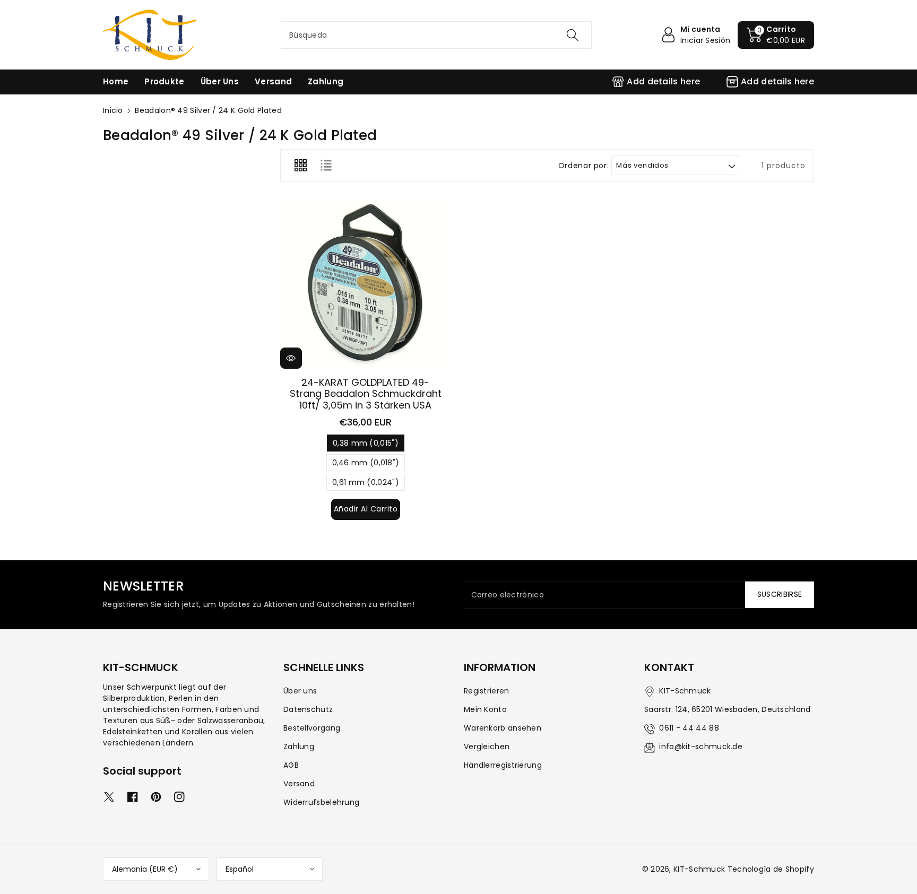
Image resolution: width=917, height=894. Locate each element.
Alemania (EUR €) (145, 869)
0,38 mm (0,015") (366, 445)
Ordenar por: (583, 165)
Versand (299, 783)
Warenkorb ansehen (502, 728)
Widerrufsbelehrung (321, 802)
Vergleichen (486, 746)
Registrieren (486, 690)
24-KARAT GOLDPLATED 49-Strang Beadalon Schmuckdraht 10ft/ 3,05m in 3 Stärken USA (366, 394)
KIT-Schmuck (699, 869)
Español (240, 869)
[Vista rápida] (291, 358)
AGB (291, 765)
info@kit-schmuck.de (700, 746)
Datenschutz (308, 709)
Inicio (113, 110)
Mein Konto (485, 709)
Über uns (300, 690)
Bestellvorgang (311, 728)
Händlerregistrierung (503, 765)
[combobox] (436, 35)
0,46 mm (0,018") (366, 464)
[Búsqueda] (572, 35)
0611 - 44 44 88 (689, 728)
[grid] (300, 165)
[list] (326, 165)
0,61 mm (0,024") (365, 484)
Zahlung (298, 746)
